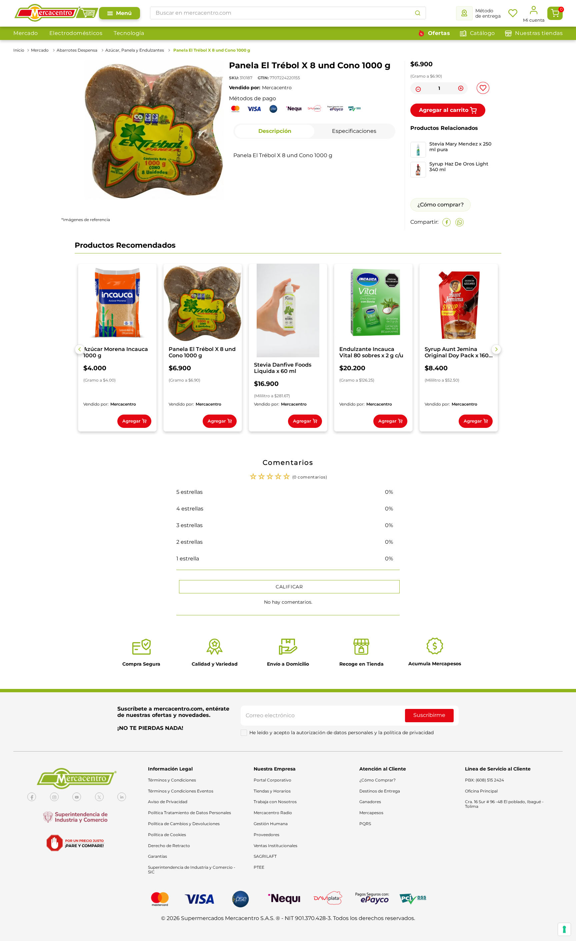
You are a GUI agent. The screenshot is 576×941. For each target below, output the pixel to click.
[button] (80, 349)
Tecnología (129, 33)
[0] (555, 13)
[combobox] (288, 13)
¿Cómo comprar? (440, 204)
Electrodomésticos (76, 33)
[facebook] (446, 222)
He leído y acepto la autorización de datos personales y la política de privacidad (341, 732)
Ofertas (439, 33)
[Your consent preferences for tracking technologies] (564, 929)
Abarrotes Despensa (77, 50)
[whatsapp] (459, 222)
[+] (461, 88)
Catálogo (482, 33)
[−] (417, 88)
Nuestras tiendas (539, 33)
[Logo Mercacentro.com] (56, 13)
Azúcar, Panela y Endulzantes (134, 50)
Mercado (25, 33)
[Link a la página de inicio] (19, 50)
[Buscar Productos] (418, 13)
